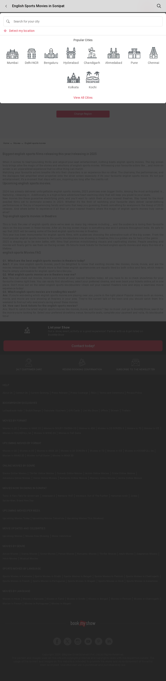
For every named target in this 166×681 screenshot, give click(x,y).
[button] (6, 6)
